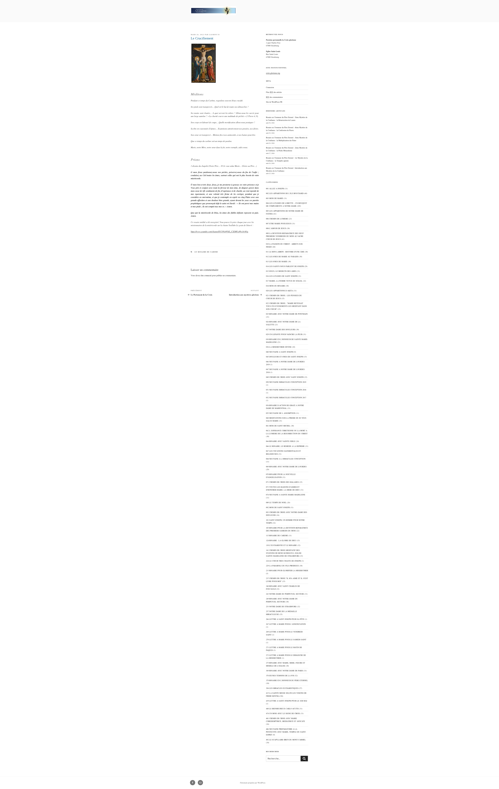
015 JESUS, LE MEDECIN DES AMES (281, 271)
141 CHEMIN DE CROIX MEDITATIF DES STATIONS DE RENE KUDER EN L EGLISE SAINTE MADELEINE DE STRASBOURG (283, 553)
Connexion (270, 87)
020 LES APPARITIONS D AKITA (279, 290)
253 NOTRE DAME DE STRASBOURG (281, 606)
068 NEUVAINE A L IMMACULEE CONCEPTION (286, 459)
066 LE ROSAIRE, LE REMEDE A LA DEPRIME (285, 446)
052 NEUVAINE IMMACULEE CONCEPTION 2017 (286, 397)
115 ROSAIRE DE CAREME (206, 252)
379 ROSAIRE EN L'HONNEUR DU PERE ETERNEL (287, 680)
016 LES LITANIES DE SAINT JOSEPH (281, 276)
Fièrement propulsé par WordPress (252, 782)
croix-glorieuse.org (273, 73)
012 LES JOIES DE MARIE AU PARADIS (282, 256)
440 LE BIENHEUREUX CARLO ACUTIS (282, 708)
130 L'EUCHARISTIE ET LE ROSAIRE (281, 545)
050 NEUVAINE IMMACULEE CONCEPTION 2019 (286, 382)
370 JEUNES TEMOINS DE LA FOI (280, 675)
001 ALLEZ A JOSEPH (275, 188)
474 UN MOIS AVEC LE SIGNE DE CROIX (283, 713)
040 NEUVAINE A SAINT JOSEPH (279, 352)
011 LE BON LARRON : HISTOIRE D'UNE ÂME (285, 251)
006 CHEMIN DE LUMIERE (277, 218)
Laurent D (214, 35)
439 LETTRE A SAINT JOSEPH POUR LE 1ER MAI (286, 701)
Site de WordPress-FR (274, 102)
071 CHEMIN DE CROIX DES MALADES (282, 482)
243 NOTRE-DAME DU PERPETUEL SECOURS (285, 594)
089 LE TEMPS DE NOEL (276, 502)
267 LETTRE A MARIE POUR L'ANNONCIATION (286, 624)
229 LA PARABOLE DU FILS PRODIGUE (282, 565)
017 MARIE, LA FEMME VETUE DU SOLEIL (284, 281)
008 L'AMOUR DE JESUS (276, 228)
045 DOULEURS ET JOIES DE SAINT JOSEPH (284, 356)
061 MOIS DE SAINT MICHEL (278, 425)
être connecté (206, 275)
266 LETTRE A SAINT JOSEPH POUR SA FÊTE (285, 619)
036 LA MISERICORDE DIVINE (278, 347)
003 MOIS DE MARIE (274, 198)
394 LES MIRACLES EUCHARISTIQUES (282, 688)
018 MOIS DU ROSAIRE (275, 286)
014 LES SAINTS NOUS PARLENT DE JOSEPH (285, 266)
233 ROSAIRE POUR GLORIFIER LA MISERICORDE (287, 570)
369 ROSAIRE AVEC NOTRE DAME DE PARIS (284, 670)
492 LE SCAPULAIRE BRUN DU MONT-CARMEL (286, 739)
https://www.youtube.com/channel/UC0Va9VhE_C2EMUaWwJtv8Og (219, 231)
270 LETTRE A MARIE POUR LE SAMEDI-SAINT (286, 639)
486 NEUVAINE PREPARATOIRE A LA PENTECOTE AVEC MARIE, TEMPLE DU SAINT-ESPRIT (286, 732)
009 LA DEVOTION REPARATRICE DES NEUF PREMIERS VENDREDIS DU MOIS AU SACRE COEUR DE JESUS (285, 236)
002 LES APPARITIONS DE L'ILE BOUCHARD (285, 193)
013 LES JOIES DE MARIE (276, 261)
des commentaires (274, 97)
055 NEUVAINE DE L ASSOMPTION (280, 413)
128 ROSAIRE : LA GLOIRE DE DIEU (281, 540)
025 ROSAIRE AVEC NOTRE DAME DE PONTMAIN (287, 314)
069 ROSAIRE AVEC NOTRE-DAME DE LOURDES (286, 466)
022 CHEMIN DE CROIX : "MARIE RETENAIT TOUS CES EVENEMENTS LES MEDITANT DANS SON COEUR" (286, 306)
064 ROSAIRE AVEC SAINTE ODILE (280, 441)
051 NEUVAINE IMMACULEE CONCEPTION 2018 (286, 389)
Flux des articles (274, 92)
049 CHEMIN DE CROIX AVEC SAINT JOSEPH (285, 377)
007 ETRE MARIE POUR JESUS (278, 223)
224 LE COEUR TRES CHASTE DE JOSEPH (283, 561)
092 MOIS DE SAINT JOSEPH (278, 507)
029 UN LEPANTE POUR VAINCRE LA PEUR (284, 334)
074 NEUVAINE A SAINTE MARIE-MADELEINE (285, 494)
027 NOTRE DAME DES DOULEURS (280, 329)
